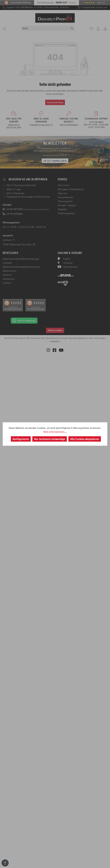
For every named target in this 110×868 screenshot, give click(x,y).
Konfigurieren (21, 439)
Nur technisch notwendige (49, 439)
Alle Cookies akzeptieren (84, 439)
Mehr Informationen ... (55, 431)
